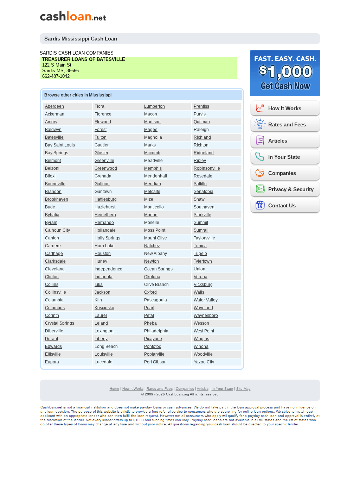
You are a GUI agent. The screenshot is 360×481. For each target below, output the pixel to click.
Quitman (202, 121)
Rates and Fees (287, 124)
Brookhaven (56, 199)
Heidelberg (105, 214)
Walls (199, 292)
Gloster (101, 152)
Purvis (200, 114)
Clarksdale (55, 261)
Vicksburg (203, 284)
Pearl (149, 307)
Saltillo (200, 183)
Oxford (150, 292)
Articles (277, 141)
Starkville (202, 214)
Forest (101, 129)
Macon (150, 114)
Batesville (54, 137)
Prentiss (201, 106)
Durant (51, 338)
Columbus (55, 307)
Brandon (53, 191)
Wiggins (201, 338)
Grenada (103, 176)
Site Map (243, 389)
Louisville (104, 354)
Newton (151, 261)
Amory (51, 121)
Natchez (152, 245)
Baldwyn (53, 129)
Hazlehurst (105, 207)
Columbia (54, 300)
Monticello (154, 207)
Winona (201, 346)
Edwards (53, 346)
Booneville (55, 183)
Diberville (54, 331)
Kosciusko (104, 307)
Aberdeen (54, 106)
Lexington (104, 331)
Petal (149, 315)
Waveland (203, 307)
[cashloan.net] (136, 16)
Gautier (102, 145)
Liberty (101, 338)
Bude (50, 207)
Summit (201, 222)
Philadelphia (156, 331)
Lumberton (154, 106)
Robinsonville (207, 168)
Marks (150, 145)
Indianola (103, 276)
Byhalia (52, 214)
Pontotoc (152, 346)
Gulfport (102, 183)
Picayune (153, 338)
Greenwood (106, 168)
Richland (202, 137)
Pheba (150, 323)
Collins (51, 284)
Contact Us (282, 205)
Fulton (101, 137)
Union (199, 269)
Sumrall (201, 230)
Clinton (52, 276)
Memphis (153, 168)
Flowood (103, 121)
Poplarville (154, 354)
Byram (51, 222)
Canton (52, 238)
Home (114, 389)
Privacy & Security (291, 189)
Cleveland (55, 269)
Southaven (204, 207)
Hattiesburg (106, 199)
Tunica (200, 245)
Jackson (102, 292)
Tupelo (200, 253)
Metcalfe (152, 191)
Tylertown (203, 261)
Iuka (99, 284)
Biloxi (50, 176)
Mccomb (152, 152)
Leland (101, 323)
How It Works (284, 108)
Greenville (104, 160)
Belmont (53, 160)
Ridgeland (204, 152)
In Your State (284, 157)
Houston (103, 253)
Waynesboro (206, 315)
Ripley (200, 160)
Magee (151, 129)
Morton (151, 214)
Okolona (152, 276)
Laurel (101, 315)
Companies (282, 173)
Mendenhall (155, 176)
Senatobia (203, 191)
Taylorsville (204, 238)
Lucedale (103, 362)
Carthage (54, 253)
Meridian (152, 183)
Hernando (104, 222)
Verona (200, 276)
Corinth (52, 315)
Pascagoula (155, 300)
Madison (152, 121)
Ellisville (53, 354)
